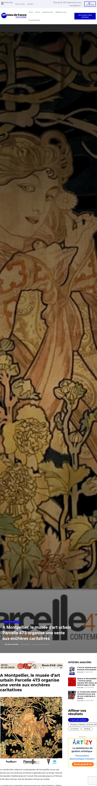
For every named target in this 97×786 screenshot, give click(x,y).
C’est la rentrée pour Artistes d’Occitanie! (86, 668)
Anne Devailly (13, 644)
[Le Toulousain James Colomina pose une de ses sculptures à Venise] (72, 695)
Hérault (87, 729)
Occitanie (74, 729)
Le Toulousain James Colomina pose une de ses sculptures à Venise (86, 695)
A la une (80, 672)
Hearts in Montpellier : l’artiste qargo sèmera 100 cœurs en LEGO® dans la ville (87, 682)
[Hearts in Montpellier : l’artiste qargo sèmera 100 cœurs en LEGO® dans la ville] (72, 682)
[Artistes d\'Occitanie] (14, 15)
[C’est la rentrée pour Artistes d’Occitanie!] (72, 670)
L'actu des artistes (11, 622)
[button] (7, 2)
